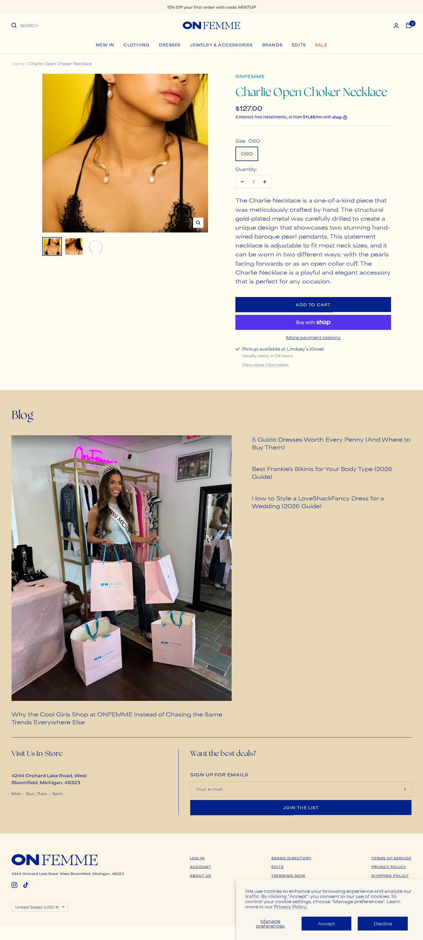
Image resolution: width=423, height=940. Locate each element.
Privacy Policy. (290, 906)
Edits (299, 45)
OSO (247, 153)
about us (200, 875)
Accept (326, 923)
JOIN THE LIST (301, 807)
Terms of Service (391, 858)
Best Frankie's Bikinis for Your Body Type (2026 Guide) (322, 472)
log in (197, 858)
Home (18, 63)
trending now (288, 875)
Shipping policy (390, 875)
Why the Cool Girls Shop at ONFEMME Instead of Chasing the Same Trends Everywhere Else (117, 718)
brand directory (291, 858)
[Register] (405, 789)
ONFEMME (250, 76)
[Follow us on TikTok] (26, 885)
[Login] (396, 25)
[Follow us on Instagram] (14, 885)
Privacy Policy (388, 866)
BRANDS (272, 45)
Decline (383, 923)
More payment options (313, 337)
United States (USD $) (37, 907)
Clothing (136, 45)
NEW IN (105, 45)
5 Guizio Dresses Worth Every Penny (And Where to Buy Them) (331, 443)
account (200, 866)
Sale (321, 45)
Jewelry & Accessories (221, 45)
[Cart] (408, 25)
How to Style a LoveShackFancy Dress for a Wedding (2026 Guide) (318, 502)
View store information (265, 364)
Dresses (169, 45)
